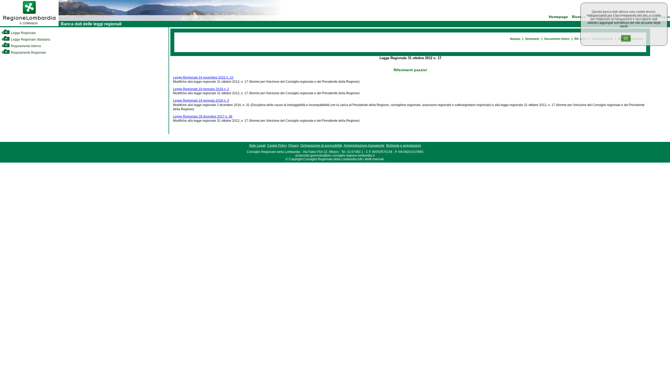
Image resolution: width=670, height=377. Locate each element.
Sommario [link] (532, 38)
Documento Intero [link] (557, 38)
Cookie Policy (277, 145)
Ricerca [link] (578, 17)
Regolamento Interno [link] (25, 46)
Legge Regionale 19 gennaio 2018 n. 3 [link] (201, 100)
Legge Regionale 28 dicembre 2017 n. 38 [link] (202, 116)
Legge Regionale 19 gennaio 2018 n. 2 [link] (201, 89)
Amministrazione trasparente (364, 145)
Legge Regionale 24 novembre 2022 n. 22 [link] (203, 77)
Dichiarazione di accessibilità (321, 145)
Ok (626, 38)
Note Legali (257, 145)
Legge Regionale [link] (23, 33)
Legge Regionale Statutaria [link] (30, 39)
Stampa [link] (515, 38)
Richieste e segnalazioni (403, 145)
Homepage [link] (558, 17)
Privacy (293, 145)
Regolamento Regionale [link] (28, 52)
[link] (29, 25)
